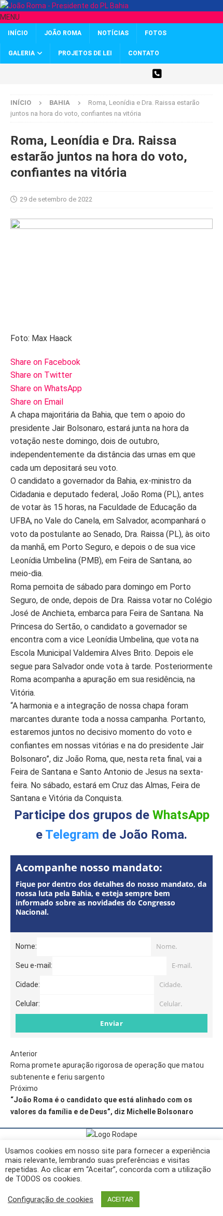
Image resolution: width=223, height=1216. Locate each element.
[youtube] (121, 74)
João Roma (62, 33)
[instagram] (102, 74)
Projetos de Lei (85, 53)
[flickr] (139, 74)
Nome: (26, 946)
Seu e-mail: (34, 965)
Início (18, 33)
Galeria (21, 53)
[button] (10, 17)
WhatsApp (181, 815)
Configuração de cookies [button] (50, 1199)
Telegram (72, 834)
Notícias (113, 33)
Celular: (28, 1003)
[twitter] (66, 74)
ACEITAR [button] (120, 1199)
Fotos (155, 33)
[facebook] (84, 74)
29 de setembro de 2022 (56, 199)
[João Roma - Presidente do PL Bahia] (64, 6)
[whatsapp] (157, 74)
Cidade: (28, 984)
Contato (143, 53)
